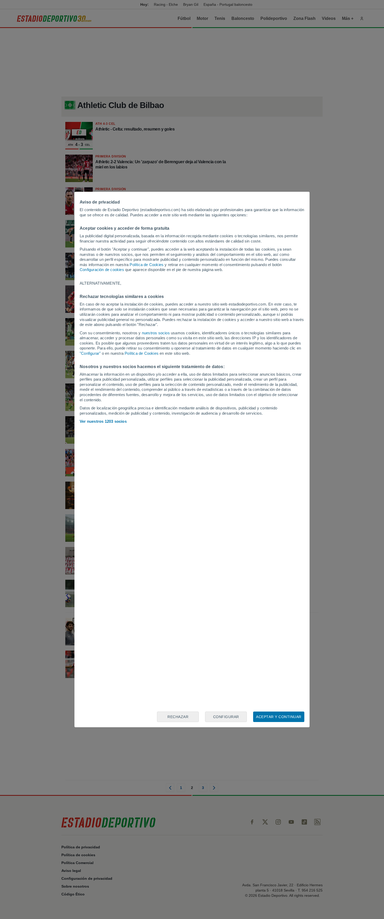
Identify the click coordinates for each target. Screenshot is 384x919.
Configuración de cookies (102, 269)
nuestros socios (156, 333)
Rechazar (177, 717)
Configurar (226, 717)
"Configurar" (90, 353)
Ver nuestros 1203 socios (103, 421)
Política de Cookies (147, 264)
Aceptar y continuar (278, 717)
